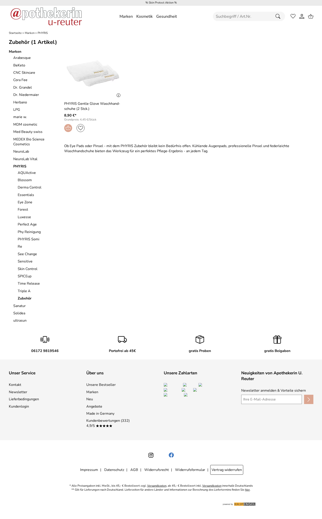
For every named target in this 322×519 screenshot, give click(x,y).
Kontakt (15, 384)
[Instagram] (151, 455)
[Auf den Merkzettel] (81, 128)
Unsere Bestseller (101, 384)
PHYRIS (43, 33)
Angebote (94, 406)
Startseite (15, 33)
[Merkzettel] (293, 16)
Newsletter (18, 392)
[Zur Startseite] (46, 16)
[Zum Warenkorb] (310, 16)
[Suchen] (279, 16)
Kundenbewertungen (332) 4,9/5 (108, 423)
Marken (30, 33)
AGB (134, 469)
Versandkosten (156, 486)
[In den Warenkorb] (68, 128)
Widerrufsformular (190, 469)
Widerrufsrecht (156, 469)
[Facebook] (171, 455)
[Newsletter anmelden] (308, 399)
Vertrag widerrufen (227, 469)
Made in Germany (100, 413)
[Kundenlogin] (302, 16)
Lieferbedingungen (24, 399)
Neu (89, 399)
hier (247, 490)
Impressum (89, 469)
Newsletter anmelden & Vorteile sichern (273, 390)
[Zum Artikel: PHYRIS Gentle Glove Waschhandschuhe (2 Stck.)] (93, 74)
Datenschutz (114, 469)
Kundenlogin (19, 406)
